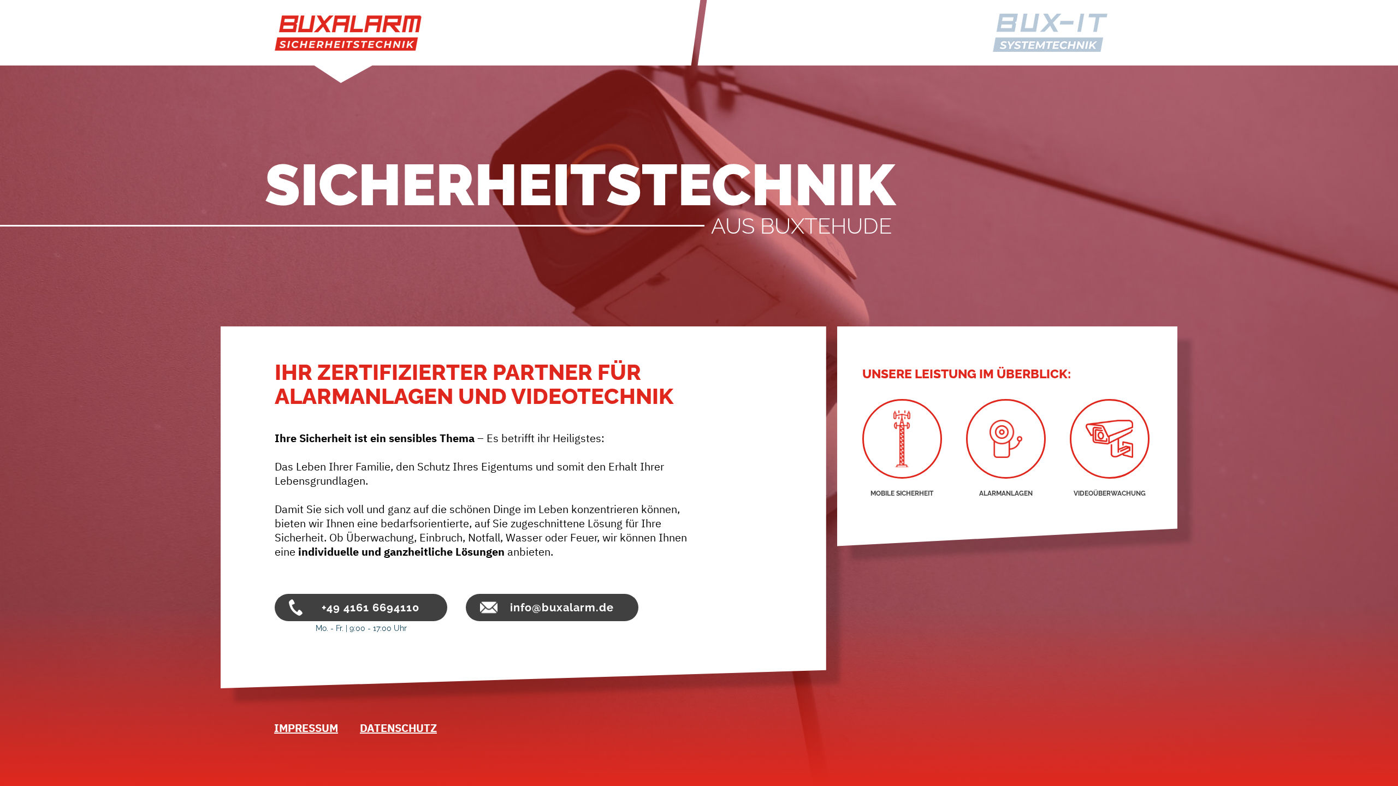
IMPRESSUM (306, 727)
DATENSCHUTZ (398, 727)
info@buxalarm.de (562, 607)
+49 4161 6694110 (370, 607)
